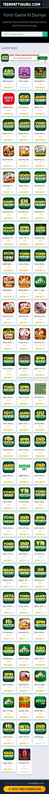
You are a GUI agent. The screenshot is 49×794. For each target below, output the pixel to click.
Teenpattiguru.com (36, 783)
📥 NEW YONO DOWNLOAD (24, 789)
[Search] (45, 34)
